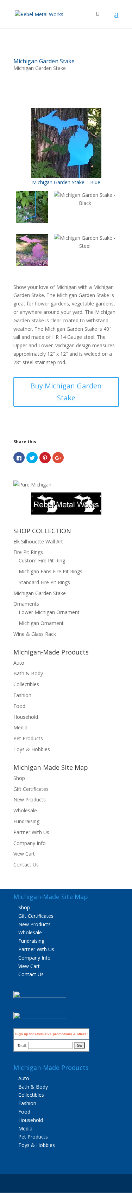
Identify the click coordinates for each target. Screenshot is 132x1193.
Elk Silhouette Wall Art (38, 541)
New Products (29, 799)
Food (19, 706)
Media (20, 727)
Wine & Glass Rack (34, 634)
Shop (19, 778)
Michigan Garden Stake (44, 61)
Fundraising (26, 821)
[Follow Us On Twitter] (39, 1017)
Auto (18, 662)
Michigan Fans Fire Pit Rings (50, 571)
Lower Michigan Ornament (49, 612)
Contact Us (26, 864)
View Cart (24, 853)
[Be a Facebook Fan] (39, 996)
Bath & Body (28, 673)
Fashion (22, 695)
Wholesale (25, 810)
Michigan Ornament (41, 623)
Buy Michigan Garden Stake (66, 391)
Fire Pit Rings (28, 552)
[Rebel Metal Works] (66, 512)
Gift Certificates (31, 789)
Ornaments (26, 603)
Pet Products (28, 738)
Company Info (29, 843)
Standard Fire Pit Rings (44, 582)
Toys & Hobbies (31, 749)
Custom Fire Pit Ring (42, 560)
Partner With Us (31, 832)
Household (25, 717)
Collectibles (26, 684)
